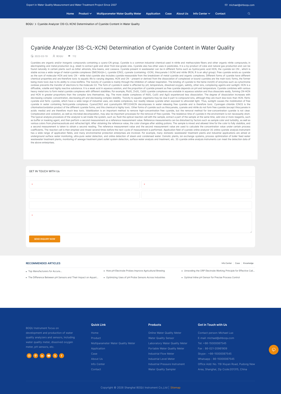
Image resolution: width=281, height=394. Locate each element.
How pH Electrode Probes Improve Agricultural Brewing (135, 270)
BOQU (29, 24)
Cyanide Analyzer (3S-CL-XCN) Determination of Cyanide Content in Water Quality (89, 24)
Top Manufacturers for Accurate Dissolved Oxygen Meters (45, 271)
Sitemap (175, 387)
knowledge (248, 263)
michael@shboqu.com (241, 5)
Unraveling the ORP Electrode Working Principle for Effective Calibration (219, 270)
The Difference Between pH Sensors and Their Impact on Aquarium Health (63, 277)
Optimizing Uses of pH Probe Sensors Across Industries (135, 277)
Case (237, 263)
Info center (227, 263)
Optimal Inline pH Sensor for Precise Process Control (212, 277)
